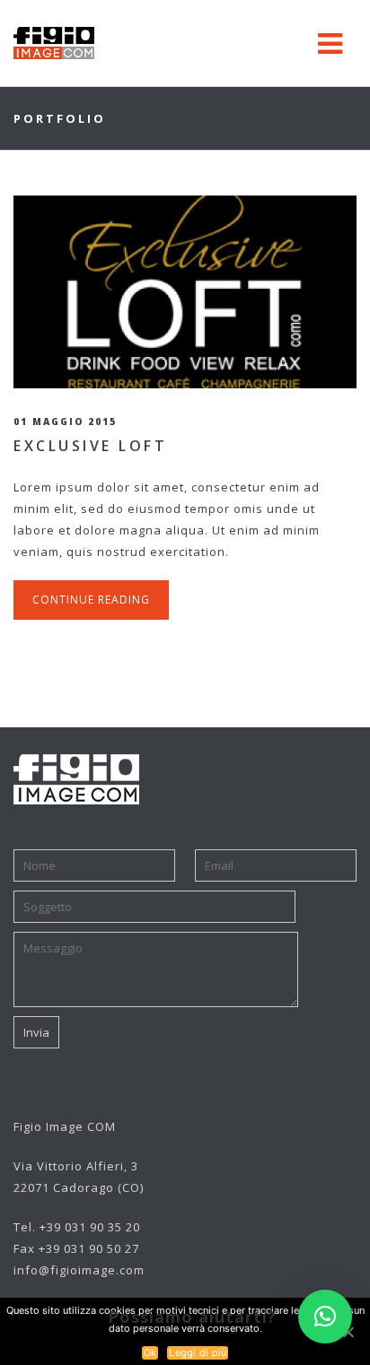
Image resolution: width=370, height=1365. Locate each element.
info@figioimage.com (79, 1270)
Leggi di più (197, 1352)
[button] (325, 1316)
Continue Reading (91, 599)
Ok (150, 1352)
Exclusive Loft (90, 446)
